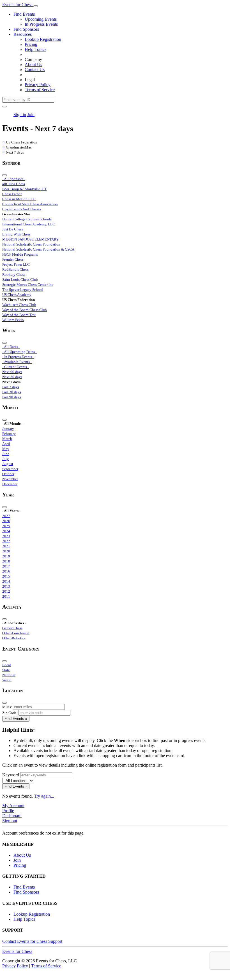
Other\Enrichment (15, 633)
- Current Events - (15, 367)
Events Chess (17, 951)
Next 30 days (12, 377)
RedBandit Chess (15, 269)
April (6, 444)
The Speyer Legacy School (22, 290)
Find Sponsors (26, 29)
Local (6, 665)
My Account (13, 805)
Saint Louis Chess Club (20, 279)
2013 (6, 586)
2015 (6, 576)
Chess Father (12, 194)
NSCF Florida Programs (20, 254)
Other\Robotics (14, 638)
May (5, 449)
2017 (6, 566)
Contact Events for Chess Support (32, 941)
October (8, 474)
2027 (6, 516)
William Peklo (13, 320)
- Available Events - (17, 362)
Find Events (24, 14)
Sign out (9, 820)
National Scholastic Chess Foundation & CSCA (38, 249)
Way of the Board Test (19, 315)
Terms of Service (40, 89)
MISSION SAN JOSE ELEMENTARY (30, 239)
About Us (33, 64)
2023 (6, 536)
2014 (6, 581)
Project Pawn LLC (16, 264)
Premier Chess (13, 259)
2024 (6, 531)
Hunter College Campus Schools (27, 219)
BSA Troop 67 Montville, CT (24, 189)
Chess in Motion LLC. (19, 199)
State (6, 670)
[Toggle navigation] (35, 6)
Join (30, 114)
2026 (6, 521)
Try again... (44, 796)
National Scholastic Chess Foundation (31, 244)
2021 (6, 546)
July (5, 459)
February (9, 434)
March (7, 439)
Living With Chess (16, 234)
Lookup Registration (43, 39)
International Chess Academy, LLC (28, 224)
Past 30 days (11, 392)
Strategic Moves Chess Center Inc (27, 284)
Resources (22, 34)
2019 (6, 556)
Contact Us (35, 69)
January (8, 429)
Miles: (7, 707)
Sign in (19, 114)
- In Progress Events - (18, 357)
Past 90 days (11, 397)
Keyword (10, 774)
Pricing (31, 44)
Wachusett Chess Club (19, 305)
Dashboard (12, 815)
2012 (6, 591)
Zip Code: (10, 713)
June (5, 454)
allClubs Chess (13, 184)
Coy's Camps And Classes (21, 209)
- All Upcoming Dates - (19, 352)
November (10, 479)
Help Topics (35, 49)
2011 (6, 596)
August (7, 464)
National (8, 675)
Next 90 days (12, 372)
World (7, 680)
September (10, 469)
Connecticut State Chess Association (30, 204)
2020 (6, 551)
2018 (6, 561)
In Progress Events (41, 24)
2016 (6, 571)
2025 (6, 526)
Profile (8, 810)
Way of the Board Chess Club (24, 310)
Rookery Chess (13, 274)
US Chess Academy (16, 295)
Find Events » (15, 719)
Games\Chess (12, 628)
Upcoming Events (41, 19)
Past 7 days (10, 387)
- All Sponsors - (13, 179)
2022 (6, 541)
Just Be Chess (12, 229)
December (9, 484)
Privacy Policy (37, 84)
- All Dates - (11, 347)
